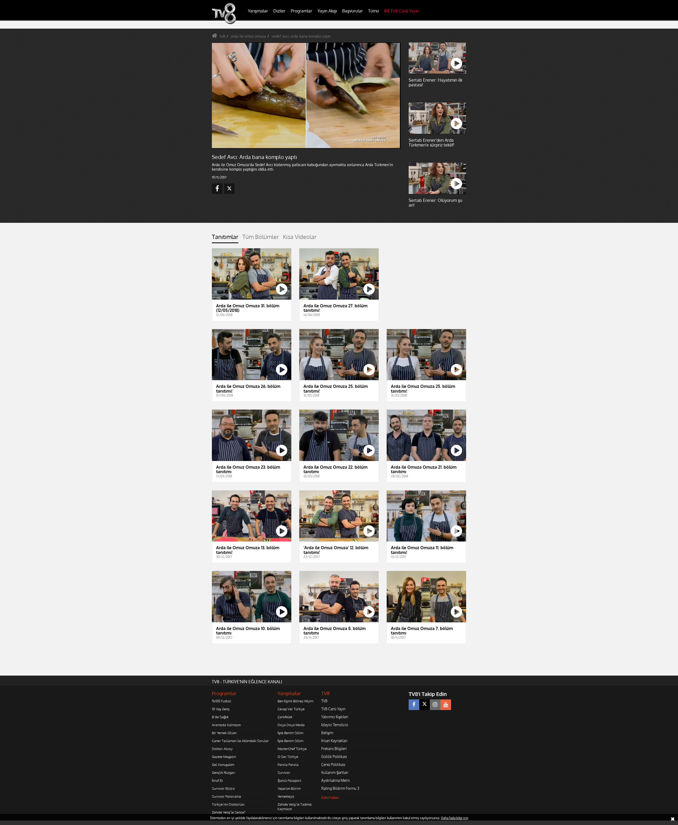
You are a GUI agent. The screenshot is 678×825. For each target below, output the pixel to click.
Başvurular (352, 11)
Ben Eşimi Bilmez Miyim (295, 701)
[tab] (225, 238)
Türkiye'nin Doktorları (228, 804)
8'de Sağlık (220, 717)
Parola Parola (288, 764)
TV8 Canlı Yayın (404, 11)
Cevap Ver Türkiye (291, 709)
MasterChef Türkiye (292, 749)
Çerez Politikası (333, 764)
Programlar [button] (301, 11)
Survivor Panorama (226, 796)
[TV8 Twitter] (424, 704)
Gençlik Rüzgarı (223, 772)
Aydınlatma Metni (335, 780)
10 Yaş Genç (221, 709)
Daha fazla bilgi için (454, 818)
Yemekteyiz (286, 796)
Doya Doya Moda (291, 725)
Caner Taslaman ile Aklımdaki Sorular (240, 741)
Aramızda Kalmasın (226, 725)
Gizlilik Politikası (334, 756)
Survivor (284, 772)
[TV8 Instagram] (435, 704)
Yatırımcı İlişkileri (334, 717)
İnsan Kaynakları (334, 740)
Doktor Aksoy (222, 749)
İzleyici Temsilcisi (334, 724)
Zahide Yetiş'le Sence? (228, 812)
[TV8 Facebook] (414, 704)
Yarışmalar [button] (258, 11)
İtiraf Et (217, 780)
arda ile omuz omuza (248, 36)
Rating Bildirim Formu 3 (340, 788)
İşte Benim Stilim (290, 733)
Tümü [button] (373, 11)
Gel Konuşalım (223, 764)
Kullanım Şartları (334, 772)
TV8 (324, 701)
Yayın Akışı (327, 11)
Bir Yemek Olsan (224, 733)
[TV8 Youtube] (445, 704)
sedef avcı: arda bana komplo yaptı (301, 36)
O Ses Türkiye (288, 757)
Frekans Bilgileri (334, 748)
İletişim (327, 732)
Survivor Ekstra (223, 788)
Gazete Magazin (224, 757)
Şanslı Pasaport (289, 780)
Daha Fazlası (330, 798)
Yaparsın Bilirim (289, 788)
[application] (306, 95)
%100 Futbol (221, 701)
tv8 (222, 36)
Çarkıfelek (285, 717)
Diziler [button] (279, 11)
